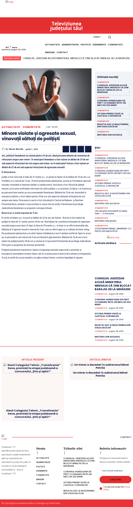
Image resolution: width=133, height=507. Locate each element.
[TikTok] (125, 37)
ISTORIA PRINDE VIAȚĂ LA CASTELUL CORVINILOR (110, 114)
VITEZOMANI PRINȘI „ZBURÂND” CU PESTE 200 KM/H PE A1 (113, 230)
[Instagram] (122, 37)
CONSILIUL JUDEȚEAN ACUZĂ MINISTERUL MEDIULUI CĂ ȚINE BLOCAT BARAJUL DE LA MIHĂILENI (76, 58)
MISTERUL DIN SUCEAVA (109, 134)
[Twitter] (73, 149)
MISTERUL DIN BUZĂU (105, 220)
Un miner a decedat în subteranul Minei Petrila (100, 374)
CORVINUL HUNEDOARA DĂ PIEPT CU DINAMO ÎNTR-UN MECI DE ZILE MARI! (111, 103)
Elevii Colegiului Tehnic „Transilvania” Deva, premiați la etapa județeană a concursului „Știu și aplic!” (32, 413)
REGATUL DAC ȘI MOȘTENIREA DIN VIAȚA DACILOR (112, 125)
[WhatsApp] (81, 149)
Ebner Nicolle (16, 149)
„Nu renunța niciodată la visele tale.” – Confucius (111, 212)
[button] (109, 37)
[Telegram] (88, 149)
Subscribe (115, 479)
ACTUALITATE (11, 127)
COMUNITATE (32, 127)
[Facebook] (118, 37)
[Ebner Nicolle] (4, 149)
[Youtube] (129, 37)
